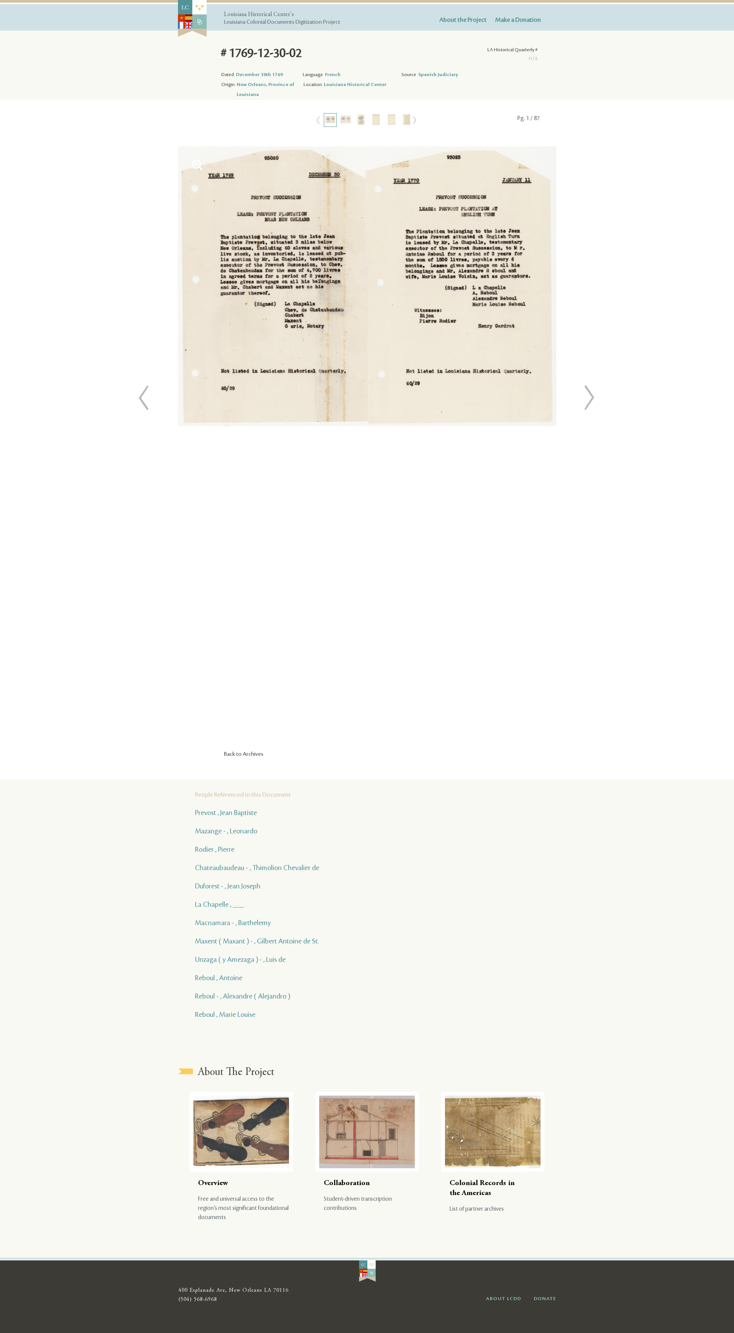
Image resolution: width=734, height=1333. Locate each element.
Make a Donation (518, 19)
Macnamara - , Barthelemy (233, 923)
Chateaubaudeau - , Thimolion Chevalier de (257, 868)
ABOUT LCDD (503, 1298)
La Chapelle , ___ (219, 904)
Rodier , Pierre (214, 849)
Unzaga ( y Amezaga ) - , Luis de (240, 959)
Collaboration (347, 1183)
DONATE (545, 1298)
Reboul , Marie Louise (225, 1014)
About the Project (463, 19)
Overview (213, 1183)
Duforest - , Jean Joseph (227, 886)
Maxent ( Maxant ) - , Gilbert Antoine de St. (257, 941)
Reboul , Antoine (218, 978)
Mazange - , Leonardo (226, 831)
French (333, 74)
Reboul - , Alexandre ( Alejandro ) (242, 996)
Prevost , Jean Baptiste (226, 813)
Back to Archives (243, 754)
